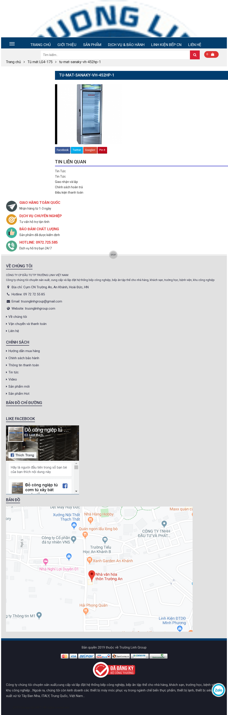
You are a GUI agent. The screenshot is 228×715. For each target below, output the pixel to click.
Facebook (63, 150)
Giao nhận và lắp (66, 182)
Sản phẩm (92, 44)
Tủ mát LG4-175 (40, 62)
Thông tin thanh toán (23, 365)
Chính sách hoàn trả (69, 187)
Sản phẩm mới (19, 387)
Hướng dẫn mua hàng (24, 351)
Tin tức (13, 372)
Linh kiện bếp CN (166, 44)
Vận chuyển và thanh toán (27, 324)
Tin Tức (60, 171)
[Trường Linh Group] (114, 18)
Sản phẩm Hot (18, 394)
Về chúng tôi (17, 317)
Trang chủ (41, 44)
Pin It (102, 150)
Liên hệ (194, 44)
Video (12, 379)
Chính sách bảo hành (23, 358)
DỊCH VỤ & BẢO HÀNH (126, 44)
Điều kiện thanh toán (69, 192)
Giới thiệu (66, 44)
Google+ (90, 150)
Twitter (77, 150)
